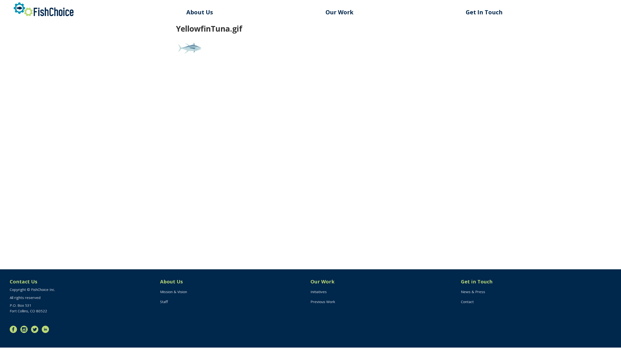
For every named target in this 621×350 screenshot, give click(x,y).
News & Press (473, 291)
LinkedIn (46, 329)
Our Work (339, 12)
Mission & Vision (173, 291)
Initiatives (318, 291)
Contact (467, 301)
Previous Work (322, 301)
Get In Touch (484, 12)
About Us (199, 12)
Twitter (36, 329)
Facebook (14, 329)
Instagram (25, 329)
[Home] (43, 9)
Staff (164, 301)
